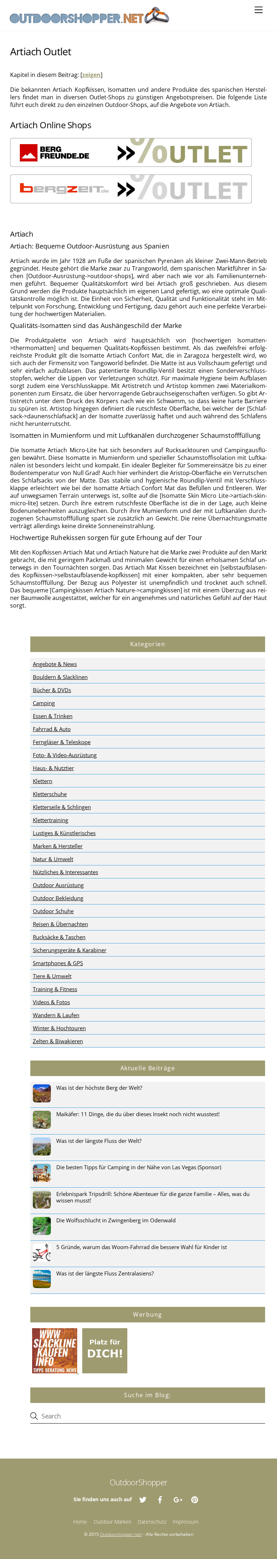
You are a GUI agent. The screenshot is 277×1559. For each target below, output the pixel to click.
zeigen (91, 75)
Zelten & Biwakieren (58, 1041)
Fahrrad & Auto (52, 729)
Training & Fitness (55, 989)
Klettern (42, 781)
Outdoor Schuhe (53, 911)
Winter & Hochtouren (59, 1028)
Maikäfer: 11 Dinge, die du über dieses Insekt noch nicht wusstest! (138, 1114)
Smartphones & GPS (58, 963)
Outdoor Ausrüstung (58, 885)
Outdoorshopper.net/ (121, 1534)
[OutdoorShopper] (89, 22)
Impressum (185, 1521)
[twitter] (143, 1498)
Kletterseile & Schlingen (62, 807)
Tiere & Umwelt (52, 976)
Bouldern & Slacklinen (60, 677)
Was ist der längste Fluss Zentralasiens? (105, 1273)
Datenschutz (152, 1521)
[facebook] (160, 1498)
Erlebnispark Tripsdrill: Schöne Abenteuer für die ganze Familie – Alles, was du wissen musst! (153, 1197)
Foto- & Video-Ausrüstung (65, 755)
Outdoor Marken (112, 1521)
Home (80, 1521)
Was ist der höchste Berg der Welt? (99, 1087)
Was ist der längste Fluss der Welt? (98, 1140)
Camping (44, 703)
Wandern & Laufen (56, 1015)
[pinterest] (195, 1498)
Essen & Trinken (52, 716)
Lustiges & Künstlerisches (64, 833)
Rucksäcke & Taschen (59, 937)
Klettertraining (50, 820)
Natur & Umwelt (53, 859)
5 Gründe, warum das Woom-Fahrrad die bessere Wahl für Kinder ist (141, 1247)
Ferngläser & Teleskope (62, 742)
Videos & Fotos (51, 1002)
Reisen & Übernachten (60, 924)
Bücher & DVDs (52, 690)
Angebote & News (55, 664)
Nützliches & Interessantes (65, 872)
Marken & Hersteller (58, 846)
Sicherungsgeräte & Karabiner (69, 950)
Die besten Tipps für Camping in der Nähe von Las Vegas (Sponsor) (138, 1167)
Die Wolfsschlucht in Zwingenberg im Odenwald (116, 1220)
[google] (177, 1498)
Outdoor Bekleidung (58, 898)
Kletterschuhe (50, 794)
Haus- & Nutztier (53, 768)
